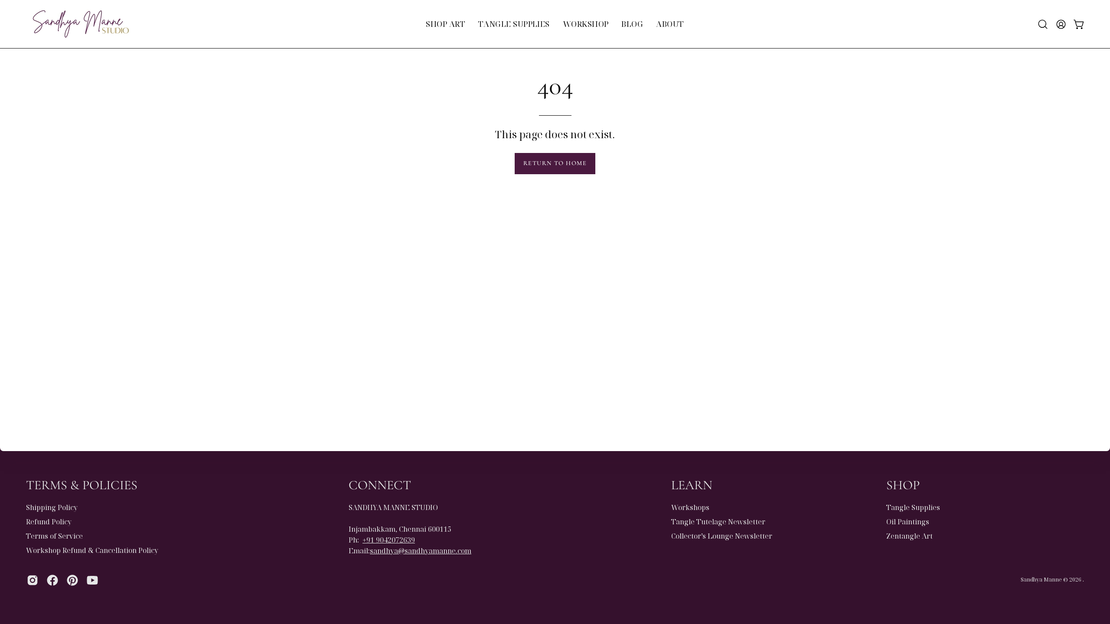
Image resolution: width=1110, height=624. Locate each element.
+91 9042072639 (388, 540)
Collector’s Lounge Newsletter (721, 536)
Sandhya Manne (1041, 579)
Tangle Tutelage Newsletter (718, 521)
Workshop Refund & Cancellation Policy (92, 550)
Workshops (690, 507)
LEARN (691, 485)
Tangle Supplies (913, 507)
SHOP (903, 485)
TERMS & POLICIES (81, 485)
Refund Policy (49, 521)
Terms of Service (54, 536)
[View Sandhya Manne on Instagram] (32, 580)
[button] (1043, 24)
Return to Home (555, 163)
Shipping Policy (52, 507)
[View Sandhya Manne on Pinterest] (72, 580)
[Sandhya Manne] (80, 24)
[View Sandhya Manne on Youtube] (92, 580)
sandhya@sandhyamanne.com (420, 551)
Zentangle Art (909, 536)
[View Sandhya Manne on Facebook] (52, 580)
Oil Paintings (907, 521)
